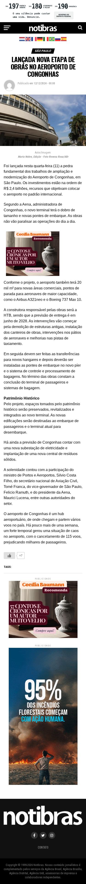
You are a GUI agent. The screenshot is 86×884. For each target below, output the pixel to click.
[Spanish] (64, 39)
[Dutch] (22, 39)
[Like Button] (9, 555)
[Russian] (58, 39)
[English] (28, 39)
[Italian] (46, 39)
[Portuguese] (52, 39)
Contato (43, 847)
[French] (34, 39)
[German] (40, 39)
